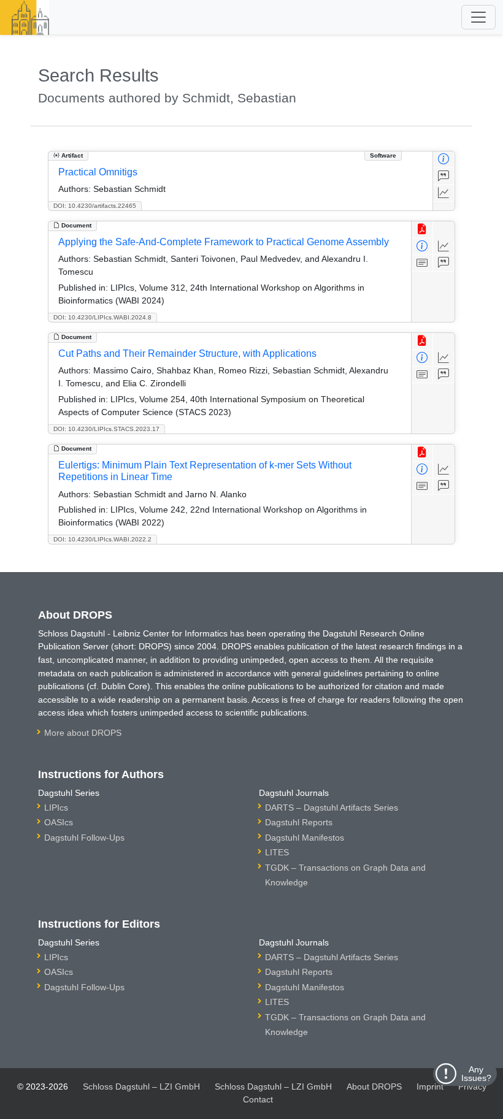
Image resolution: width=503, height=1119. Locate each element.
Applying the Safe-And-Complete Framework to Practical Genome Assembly (223, 242)
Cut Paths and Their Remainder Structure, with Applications (187, 353)
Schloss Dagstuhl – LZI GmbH (141, 1086)
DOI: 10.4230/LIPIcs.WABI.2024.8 (102, 317)
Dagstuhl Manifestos (304, 837)
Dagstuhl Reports (298, 822)
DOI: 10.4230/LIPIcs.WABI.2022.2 (102, 539)
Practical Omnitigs (97, 172)
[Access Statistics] (444, 193)
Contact (258, 1099)
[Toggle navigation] (478, 17)
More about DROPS (82, 733)
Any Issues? (476, 1073)
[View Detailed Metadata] (444, 159)
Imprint (430, 1086)
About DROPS (374, 1086)
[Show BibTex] (444, 176)
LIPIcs (56, 807)
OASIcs (58, 822)
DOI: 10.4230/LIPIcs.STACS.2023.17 (106, 429)
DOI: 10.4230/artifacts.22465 (94, 205)
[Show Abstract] (422, 263)
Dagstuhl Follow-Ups (84, 837)
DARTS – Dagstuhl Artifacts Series (331, 807)
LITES (277, 852)
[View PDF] (422, 229)
